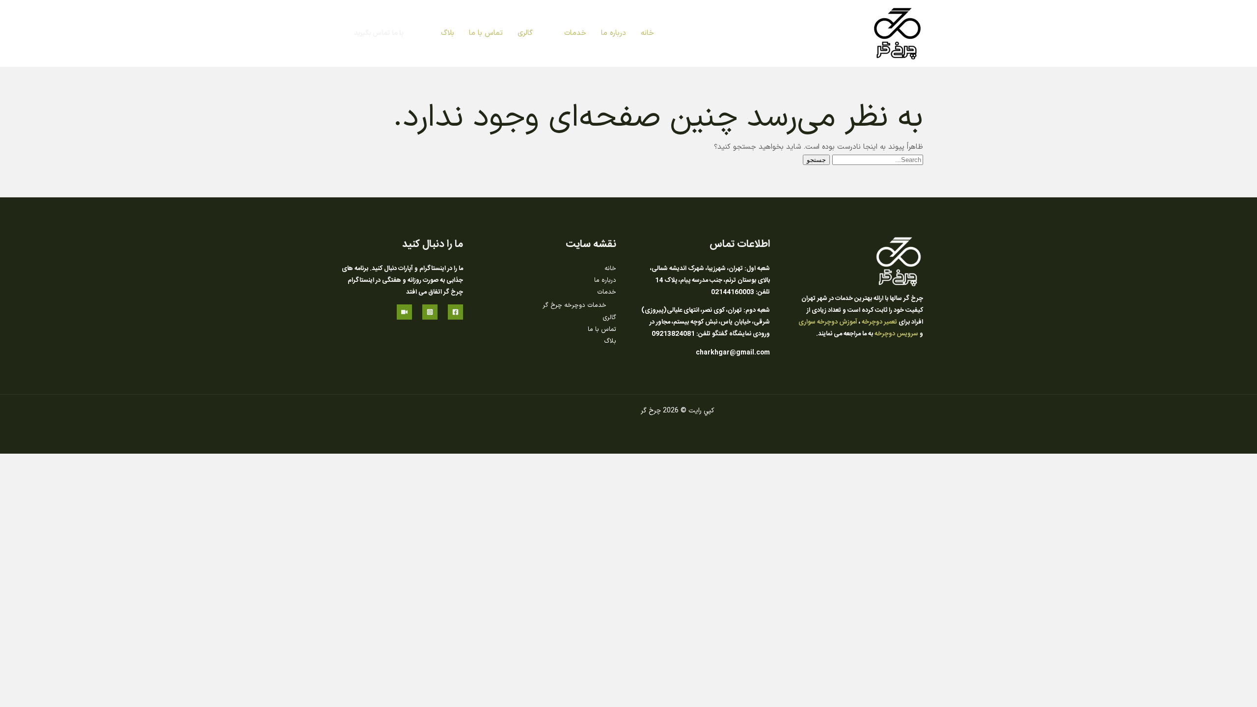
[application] (560, 33)
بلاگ (610, 341)
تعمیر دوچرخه (879, 322)
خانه (610, 268)
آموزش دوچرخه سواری (827, 322)
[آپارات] (404, 312)
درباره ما (605, 280)
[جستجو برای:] (876, 160)
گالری (609, 318)
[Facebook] (455, 312)
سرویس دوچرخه (896, 333)
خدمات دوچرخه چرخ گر (574, 305)
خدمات (606, 292)
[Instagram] (429, 312)
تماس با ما (602, 329)
